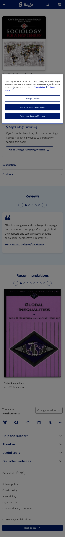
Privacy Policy (40, 87)
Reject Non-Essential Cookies (32, 116)
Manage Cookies (33, 98)
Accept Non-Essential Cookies (32, 107)
